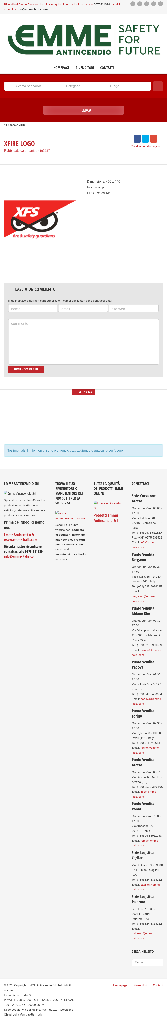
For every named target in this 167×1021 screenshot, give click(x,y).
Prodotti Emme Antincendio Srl (106, 517)
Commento (20, 324)
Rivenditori (85, 67)
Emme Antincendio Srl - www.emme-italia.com (20, 537)
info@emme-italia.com (20, 556)
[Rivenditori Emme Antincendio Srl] (83, 40)
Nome (15, 309)
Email (65, 309)
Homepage (61, 67)
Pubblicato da (27, 150)
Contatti (107, 67)
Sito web (118, 309)
